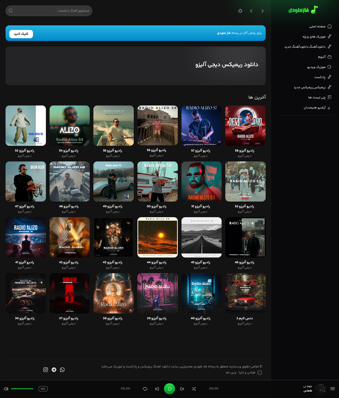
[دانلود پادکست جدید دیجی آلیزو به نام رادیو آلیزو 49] (113, 181)
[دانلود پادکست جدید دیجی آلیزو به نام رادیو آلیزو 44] (157, 237)
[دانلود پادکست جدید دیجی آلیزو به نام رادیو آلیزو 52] (245, 181)
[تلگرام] (53, 369)
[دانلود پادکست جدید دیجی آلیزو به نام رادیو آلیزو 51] (201, 181)
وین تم (231, 372)
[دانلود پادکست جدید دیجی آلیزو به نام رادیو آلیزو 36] (26, 293)
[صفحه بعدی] (262, 11)
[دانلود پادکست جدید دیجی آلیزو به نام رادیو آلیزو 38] (113, 293)
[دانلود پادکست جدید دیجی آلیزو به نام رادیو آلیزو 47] (26, 181)
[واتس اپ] (62, 369)
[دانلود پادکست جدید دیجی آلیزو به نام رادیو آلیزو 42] (70, 237)
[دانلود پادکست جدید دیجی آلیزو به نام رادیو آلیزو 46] (245, 237)
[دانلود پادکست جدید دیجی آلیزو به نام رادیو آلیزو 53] (26, 125)
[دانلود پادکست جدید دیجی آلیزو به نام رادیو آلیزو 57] (201, 125)
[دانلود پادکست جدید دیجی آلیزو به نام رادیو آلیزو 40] (201, 293)
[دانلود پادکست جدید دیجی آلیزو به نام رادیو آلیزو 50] (157, 181)
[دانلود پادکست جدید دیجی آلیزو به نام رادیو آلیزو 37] (70, 293)
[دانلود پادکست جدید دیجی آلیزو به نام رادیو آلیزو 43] (113, 237)
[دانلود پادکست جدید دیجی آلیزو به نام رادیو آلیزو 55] (113, 125)
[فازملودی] (302, 10)
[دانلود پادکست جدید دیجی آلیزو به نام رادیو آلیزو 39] (157, 293)
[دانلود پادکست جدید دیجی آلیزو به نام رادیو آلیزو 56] (157, 125)
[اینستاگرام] (45, 369)
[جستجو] (11, 11)
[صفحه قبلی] (251, 11)
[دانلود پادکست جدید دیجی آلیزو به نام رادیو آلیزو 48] (70, 181)
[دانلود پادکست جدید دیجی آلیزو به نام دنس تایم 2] (245, 293)
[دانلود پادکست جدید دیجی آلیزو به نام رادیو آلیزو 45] (201, 237)
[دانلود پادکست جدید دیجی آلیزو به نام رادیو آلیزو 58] (245, 125)
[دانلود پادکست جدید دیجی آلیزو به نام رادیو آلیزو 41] (26, 237)
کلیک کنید (21, 34)
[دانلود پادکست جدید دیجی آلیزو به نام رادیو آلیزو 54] (70, 125)
